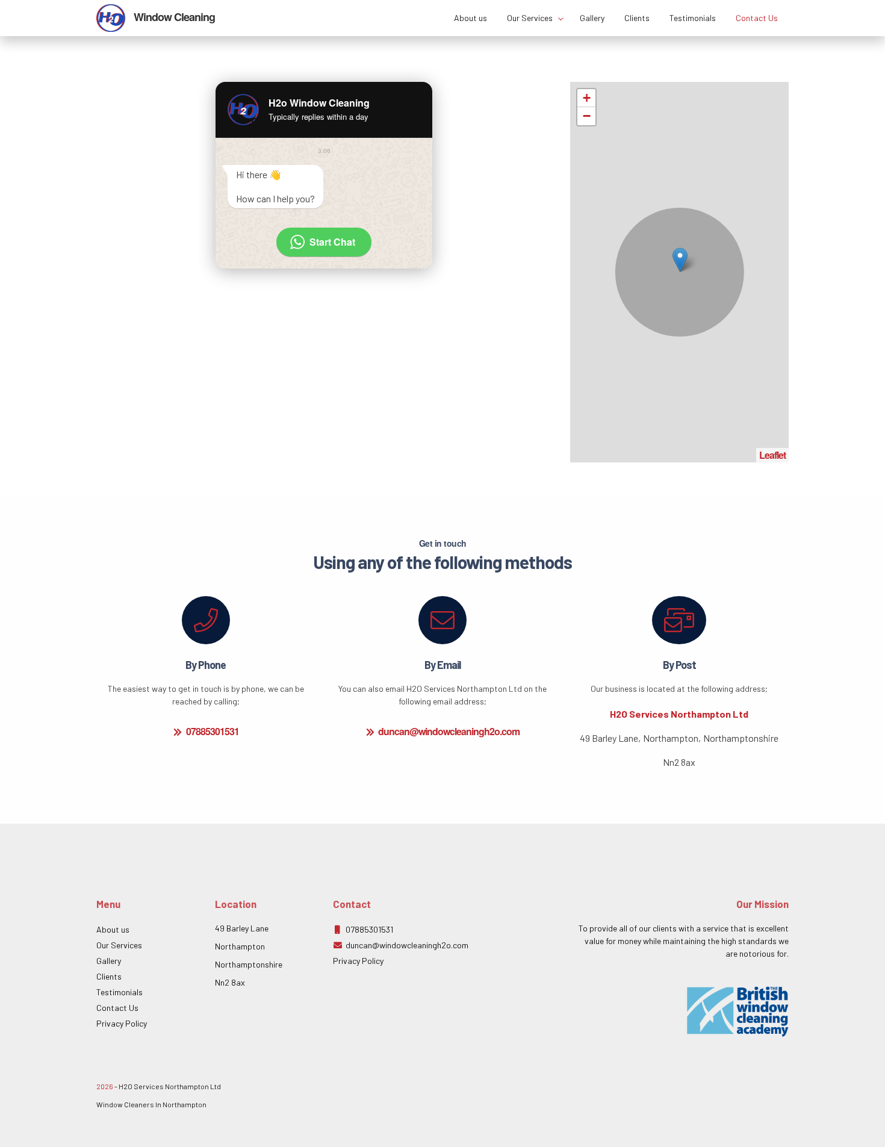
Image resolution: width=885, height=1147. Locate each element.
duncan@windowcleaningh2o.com (449, 729)
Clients (637, 18)
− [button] (586, 115)
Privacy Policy (121, 1023)
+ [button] (586, 97)
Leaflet (772, 455)
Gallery (592, 18)
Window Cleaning (173, 17)
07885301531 (212, 729)
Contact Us (757, 18)
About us (470, 18)
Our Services (530, 18)
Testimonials (692, 18)
